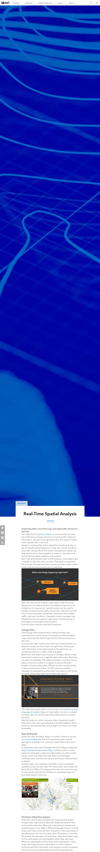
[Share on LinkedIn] (2, 537)
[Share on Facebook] (2, 532)
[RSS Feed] (2, 542)
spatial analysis (45, 534)
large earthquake (33, 739)
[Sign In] (97, 2)
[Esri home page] (5, 2)
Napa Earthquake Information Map (37, 750)
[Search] (91, 2)
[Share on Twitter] (2, 527)
